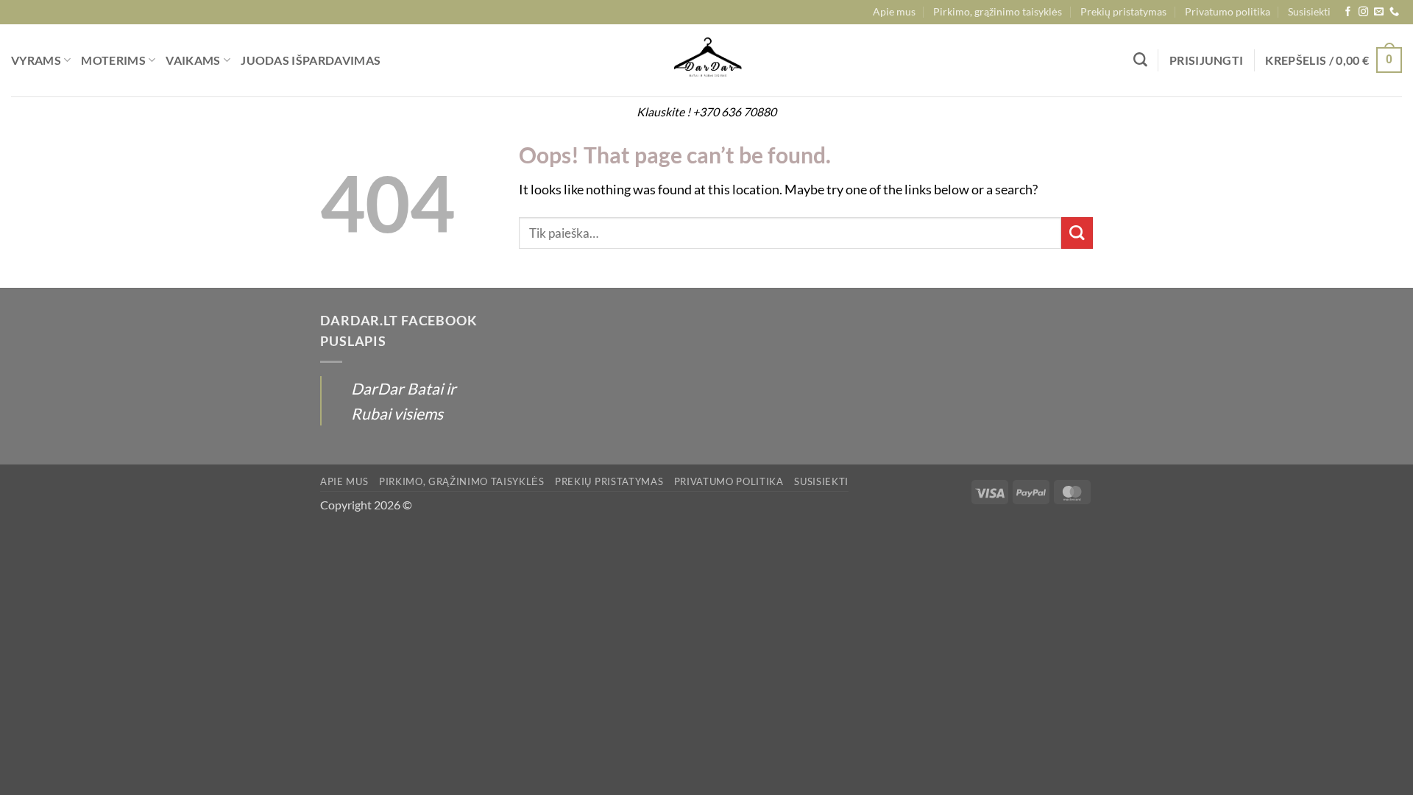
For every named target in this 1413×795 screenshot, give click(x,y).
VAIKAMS (193, 60)
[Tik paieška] (1140, 60)
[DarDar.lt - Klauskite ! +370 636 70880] (706, 60)
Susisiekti (1309, 11)
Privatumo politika (1227, 11)
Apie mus (894, 11)
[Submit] (1077, 233)
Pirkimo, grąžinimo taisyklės (997, 11)
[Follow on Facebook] (1348, 12)
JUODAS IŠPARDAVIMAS (310, 60)
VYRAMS (36, 60)
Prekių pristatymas (1123, 11)
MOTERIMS (113, 60)
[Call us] (1394, 12)
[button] (1206, 60)
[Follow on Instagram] (1363, 12)
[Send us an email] (1379, 12)
